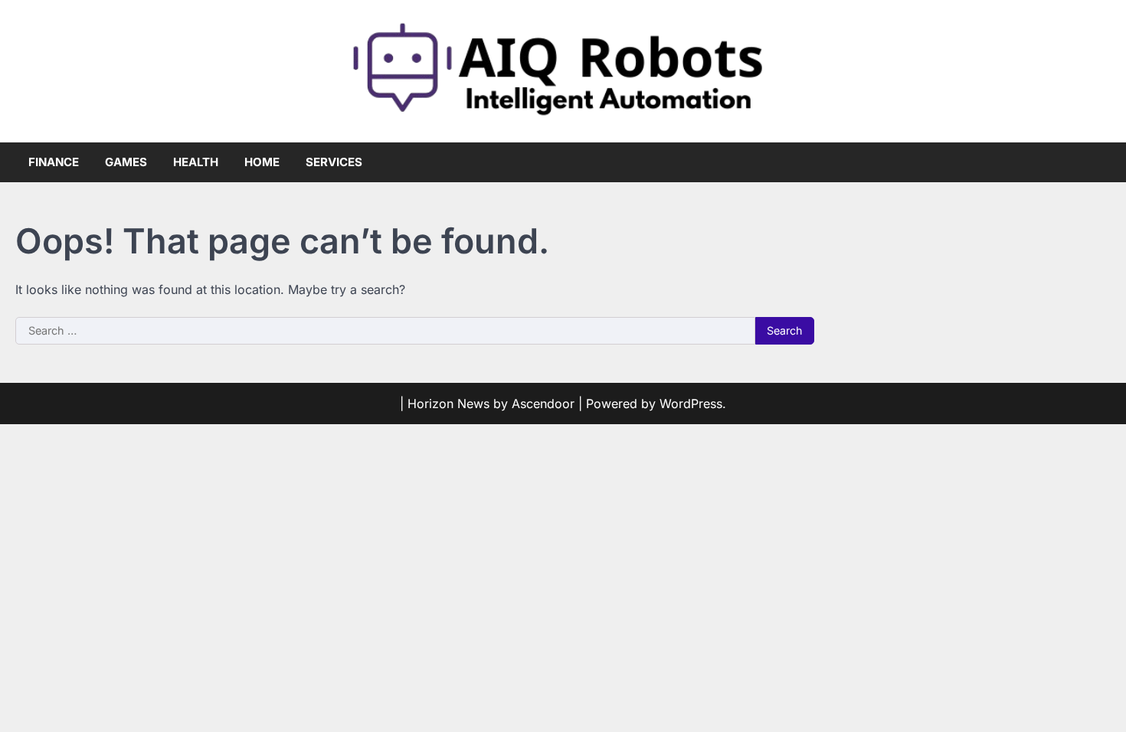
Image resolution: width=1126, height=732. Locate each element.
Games (126, 162)
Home (262, 162)
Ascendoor (543, 403)
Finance (53, 162)
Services (334, 162)
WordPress (691, 403)
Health (195, 162)
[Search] (1099, 162)
